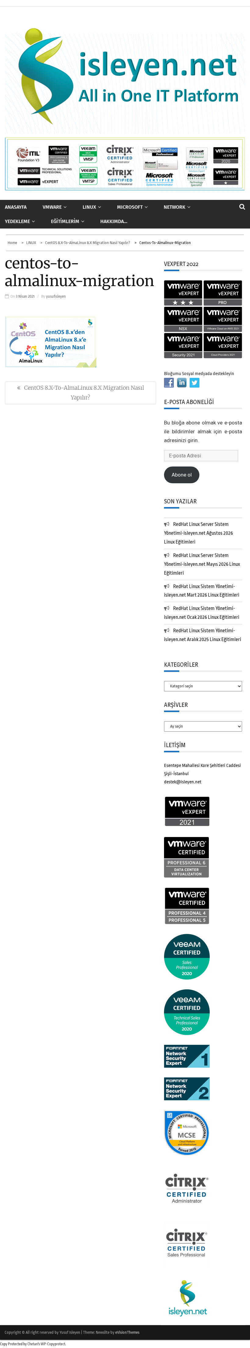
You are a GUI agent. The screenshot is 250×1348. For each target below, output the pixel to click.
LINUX (89, 207)
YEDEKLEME (17, 221)
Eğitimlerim (65, 221)
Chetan (32, 1344)
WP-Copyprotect (53, 1344)
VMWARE (52, 207)
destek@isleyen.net (182, 782)
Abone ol (182, 475)
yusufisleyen (56, 296)
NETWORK (174, 207)
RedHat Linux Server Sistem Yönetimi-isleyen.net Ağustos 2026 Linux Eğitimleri (198, 533)
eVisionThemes (127, 1332)
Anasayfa (16, 207)
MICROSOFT (130, 207)
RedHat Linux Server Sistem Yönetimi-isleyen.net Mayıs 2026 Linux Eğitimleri (202, 564)
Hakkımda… (113, 221)
